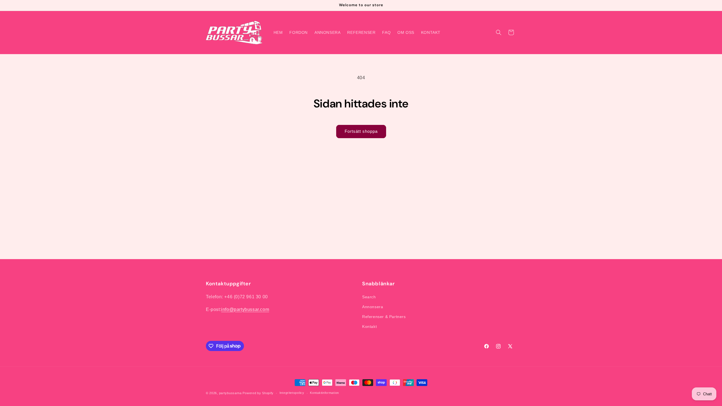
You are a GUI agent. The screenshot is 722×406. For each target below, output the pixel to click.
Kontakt (369, 326)
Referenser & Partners (384, 316)
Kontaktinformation (324, 392)
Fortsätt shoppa (361, 131)
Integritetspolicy (291, 392)
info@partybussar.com (245, 309)
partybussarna (230, 393)
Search (369, 297)
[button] (498, 32)
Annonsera (372, 306)
